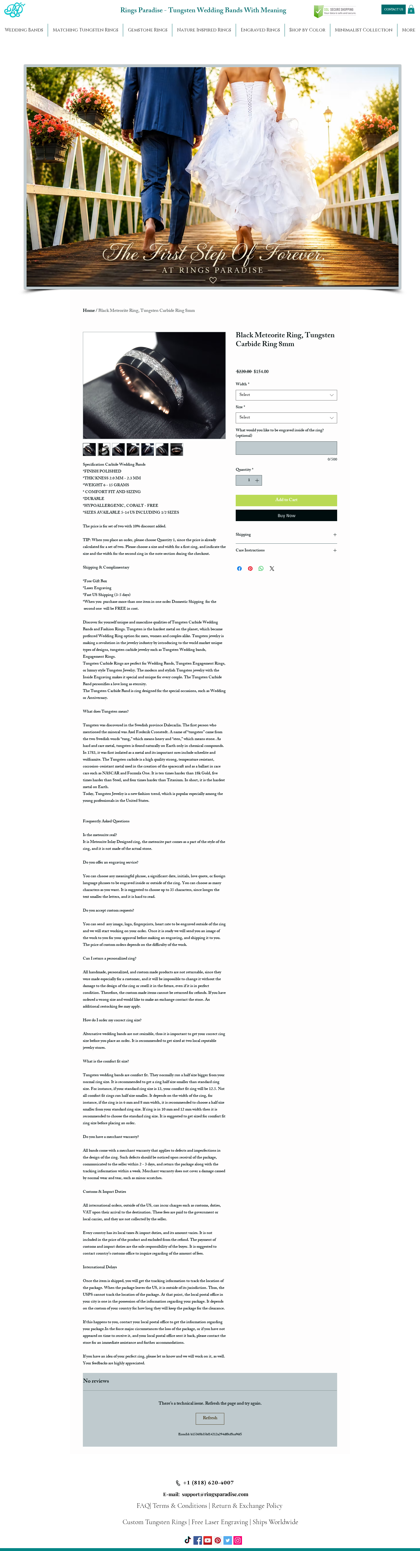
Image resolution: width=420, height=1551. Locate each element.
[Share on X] (272, 568)
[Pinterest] (217, 1540)
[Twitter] (227, 1540)
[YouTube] (207, 1540)
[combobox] (286, 395)
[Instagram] (237, 1540)
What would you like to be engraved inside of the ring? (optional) (280, 433)
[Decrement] (240, 480)
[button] (411, 9)
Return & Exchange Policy (247, 1506)
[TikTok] (187, 1540)
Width (242, 384)
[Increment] (257, 480)
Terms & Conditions (180, 1506)
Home (89, 311)
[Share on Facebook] (239, 568)
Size (240, 407)
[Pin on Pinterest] (250, 568)
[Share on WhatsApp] (261, 568)
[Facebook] (197, 1540)
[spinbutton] (249, 480)
